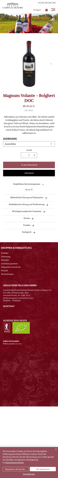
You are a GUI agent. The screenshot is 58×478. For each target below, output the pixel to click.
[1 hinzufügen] (34, 155)
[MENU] (53, 9)
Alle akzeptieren (43, 469)
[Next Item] (51, 64)
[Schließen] (54, 451)
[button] (46, 9)
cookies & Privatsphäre (11, 341)
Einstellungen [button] (29, 474)
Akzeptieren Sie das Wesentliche (17, 469)
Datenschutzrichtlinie (14, 462)
